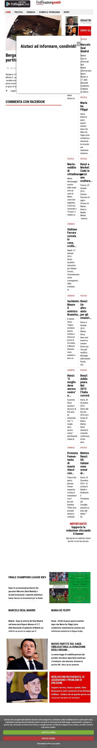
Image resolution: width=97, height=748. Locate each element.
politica (19, 12)
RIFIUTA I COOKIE (48, 738)
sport (67, 12)
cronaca (31, 12)
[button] (78, 43)
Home (8, 12)
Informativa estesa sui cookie (48, 744)
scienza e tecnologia (49, 12)
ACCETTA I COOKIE (48, 732)
